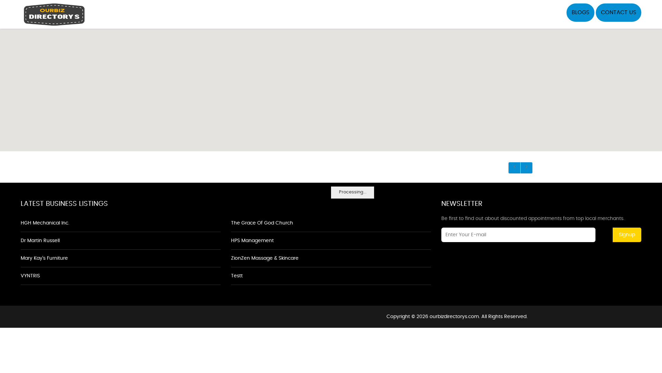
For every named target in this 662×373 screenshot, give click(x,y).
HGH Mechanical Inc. (45, 223)
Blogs (580, 12)
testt (237, 276)
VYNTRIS (30, 276)
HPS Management (252, 240)
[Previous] (514, 168)
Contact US (618, 12)
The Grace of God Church (262, 223)
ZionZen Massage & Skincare (265, 258)
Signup (627, 234)
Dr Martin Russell (40, 240)
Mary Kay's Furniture (44, 258)
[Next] (526, 168)
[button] (331, 86)
